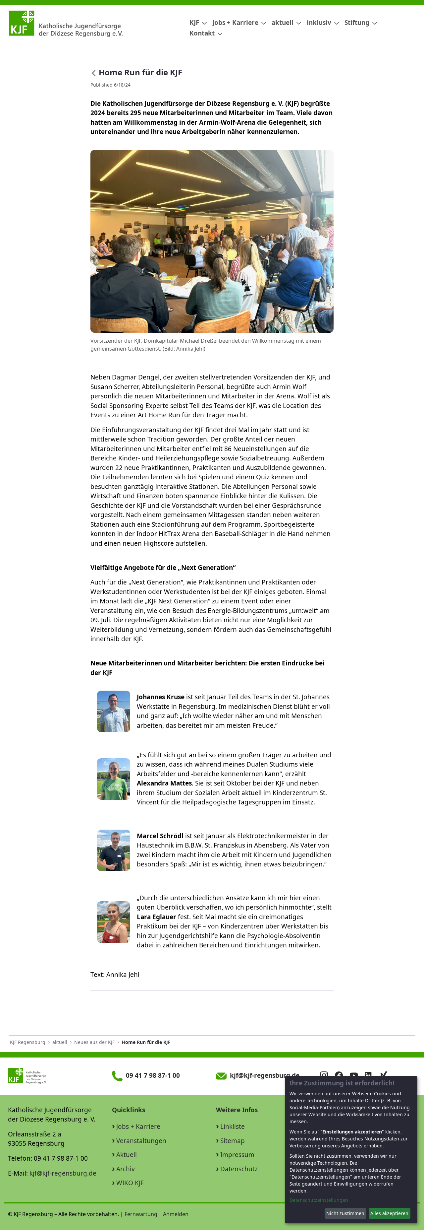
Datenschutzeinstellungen (319, 1200)
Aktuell (126, 1154)
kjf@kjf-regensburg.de (62, 1173)
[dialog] (351, 1149)
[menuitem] (195, 22)
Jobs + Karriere (138, 1126)
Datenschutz (239, 1169)
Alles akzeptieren (389, 1213)
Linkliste (232, 1126)
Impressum (237, 1154)
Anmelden (175, 1214)
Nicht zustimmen (345, 1213)
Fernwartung (141, 1214)
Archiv (125, 1169)
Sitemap (232, 1140)
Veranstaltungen (141, 1140)
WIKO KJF (130, 1183)
